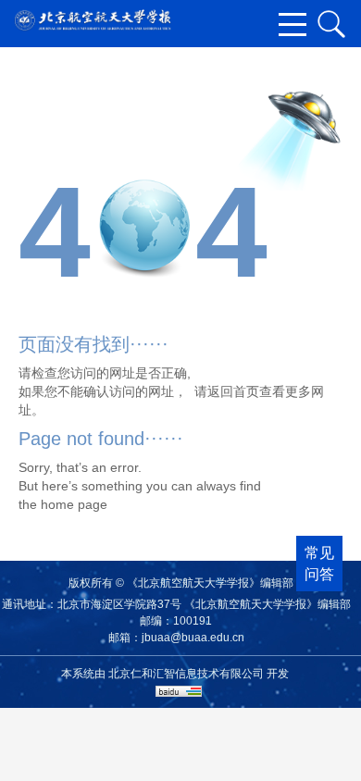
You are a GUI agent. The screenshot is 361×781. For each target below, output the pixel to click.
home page (74, 504)
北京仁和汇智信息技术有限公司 (186, 673)
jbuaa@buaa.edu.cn (193, 637)
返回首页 (233, 391)
